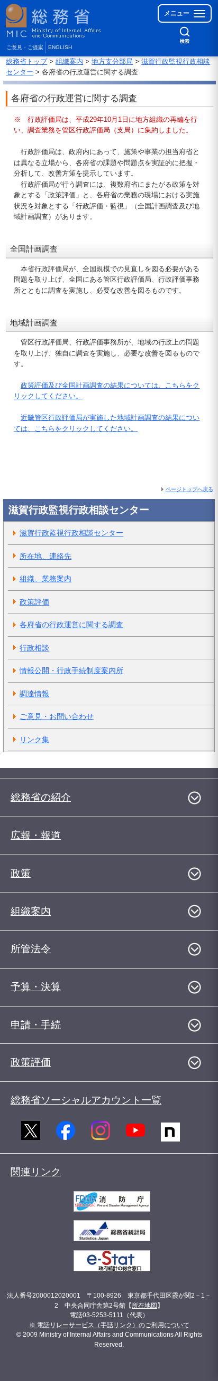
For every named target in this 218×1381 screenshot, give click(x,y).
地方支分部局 (112, 61)
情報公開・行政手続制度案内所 (71, 670)
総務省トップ (26, 61)
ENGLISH (60, 47)
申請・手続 (36, 1024)
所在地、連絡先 (45, 556)
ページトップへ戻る (189, 489)
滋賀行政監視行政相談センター (71, 533)
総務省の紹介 (41, 797)
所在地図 (144, 1305)
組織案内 (69, 61)
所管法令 (31, 948)
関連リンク (36, 1171)
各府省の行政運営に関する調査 (71, 624)
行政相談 (34, 648)
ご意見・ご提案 (24, 47)
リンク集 (34, 739)
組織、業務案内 (45, 578)
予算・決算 (36, 986)
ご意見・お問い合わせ (57, 716)
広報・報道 (36, 835)
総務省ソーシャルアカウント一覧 (86, 1100)
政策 (21, 873)
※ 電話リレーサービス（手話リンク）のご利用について (109, 1325)
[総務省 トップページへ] (54, 21)
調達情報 (34, 693)
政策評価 (34, 602)
